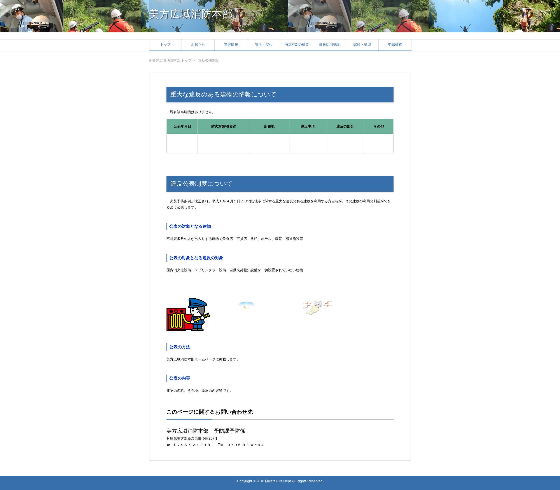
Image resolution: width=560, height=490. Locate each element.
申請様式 (395, 44)
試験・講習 (362, 44)
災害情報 (231, 44)
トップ (165, 44)
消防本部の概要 (296, 44)
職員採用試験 (329, 44)
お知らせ (198, 44)
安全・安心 (264, 44)
